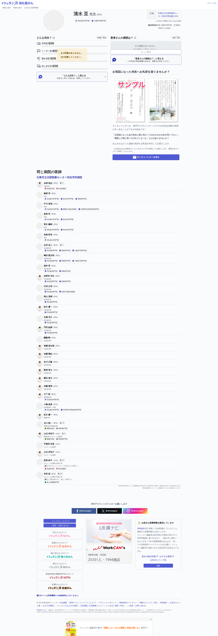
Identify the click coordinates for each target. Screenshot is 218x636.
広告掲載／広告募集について (91, 605)
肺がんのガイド (60, 563)
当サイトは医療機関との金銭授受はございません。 (59, 595)
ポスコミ (141, 148)
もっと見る (146, 51)
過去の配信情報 (149, 556)
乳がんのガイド (60, 532)
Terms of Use (47, 612)
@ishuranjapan (111, 511)
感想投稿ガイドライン (128, 602)
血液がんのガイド (60, 542)
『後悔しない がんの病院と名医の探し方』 (121, 628)
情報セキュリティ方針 (148, 602)
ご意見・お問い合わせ (60, 525)
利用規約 (141, 528)
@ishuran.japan (85, 511)
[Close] (151, 619)
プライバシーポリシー (107, 602)
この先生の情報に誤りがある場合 (168, 21)
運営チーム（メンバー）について (83, 602)
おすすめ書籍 (165, 556)
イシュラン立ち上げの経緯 (67, 605)
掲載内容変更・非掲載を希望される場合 (164, 26)
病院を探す (7, 7)
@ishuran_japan (137, 511)
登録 (158, 565)
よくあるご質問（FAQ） (115, 605)
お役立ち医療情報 (31, 7)
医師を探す (17, 7)
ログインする (211, 3)
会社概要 (63, 602)
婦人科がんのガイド (60, 553)
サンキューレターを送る (148, 157)
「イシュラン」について (60, 521)
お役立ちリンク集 (158, 560)
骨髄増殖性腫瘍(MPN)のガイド (60, 573)
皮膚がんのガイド (60, 584)
